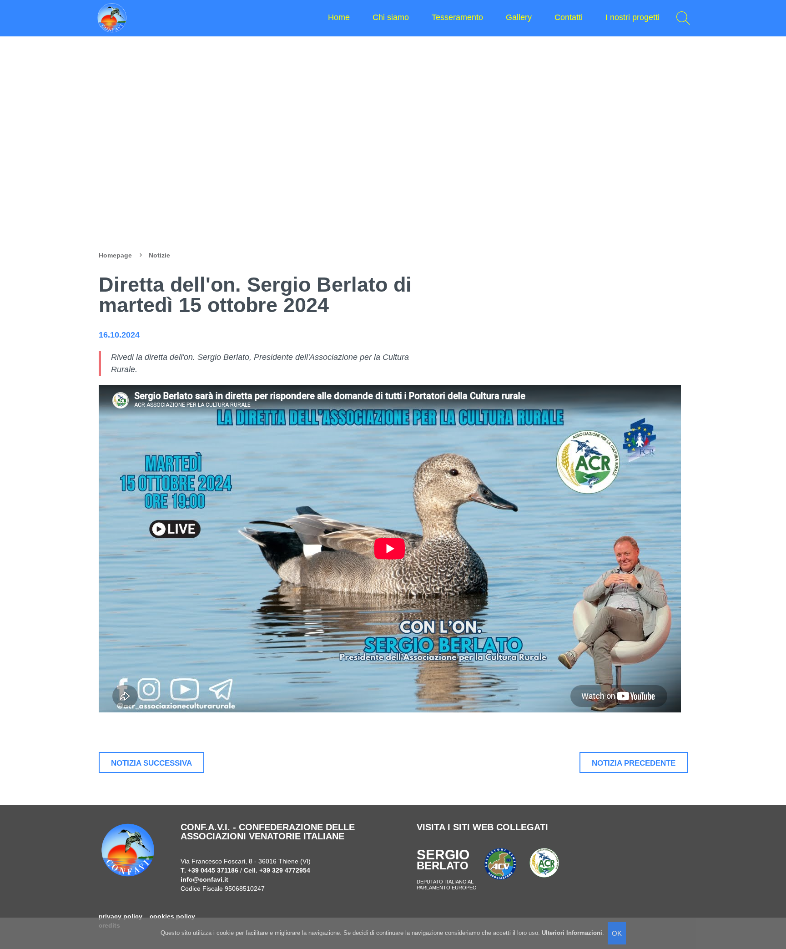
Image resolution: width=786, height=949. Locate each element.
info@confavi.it (204, 879)
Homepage (115, 255)
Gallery (519, 17)
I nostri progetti (632, 17)
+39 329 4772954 (284, 870)
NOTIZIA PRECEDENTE (633, 763)
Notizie (159, 255)
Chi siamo (391, 17)
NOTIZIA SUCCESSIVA (151, 763)
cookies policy (172, 916)
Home (339, 17)
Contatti (568, 17)
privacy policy (120, 916)
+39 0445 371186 (213, 870)
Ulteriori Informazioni (572, 932)
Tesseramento (457, 17)
